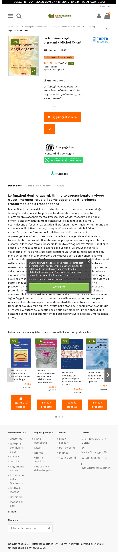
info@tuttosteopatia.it (95, 468)
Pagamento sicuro (17, 468)
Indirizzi (64, 452)
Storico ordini (67, 457)
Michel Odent (56, 80)
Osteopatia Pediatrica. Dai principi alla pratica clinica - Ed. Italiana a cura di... (71, 378)
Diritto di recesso (15, 490)
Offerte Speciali (39, 459)
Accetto (59, 287)
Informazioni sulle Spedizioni (18, 479)
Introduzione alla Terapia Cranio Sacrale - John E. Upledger (96, 377)
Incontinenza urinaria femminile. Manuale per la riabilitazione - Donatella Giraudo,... (46, 376)
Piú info (33, 279)
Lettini (38, 447)
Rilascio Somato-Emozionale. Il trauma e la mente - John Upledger (20, 375)
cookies (15, 461)
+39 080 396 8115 (96, 458)
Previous (10, 375)
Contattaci (16, 439)
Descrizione (15, 185)
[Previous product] (107, 28)
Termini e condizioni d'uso (16, 447)
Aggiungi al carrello (64, 117)
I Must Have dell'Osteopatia (43, 468)
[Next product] (109, 28)
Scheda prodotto (46, 404)
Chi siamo (16, 497)
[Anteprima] (23, 366)
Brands (38, 452)
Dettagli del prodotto (38, 185)
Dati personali (67, 447)
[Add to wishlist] (49, 129)
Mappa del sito (16, 503)
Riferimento (51, 50)
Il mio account (64, 440)
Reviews (59, 185)
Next (107, 375)
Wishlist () (105, 6)
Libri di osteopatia (41, 440)
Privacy (14, 456)
